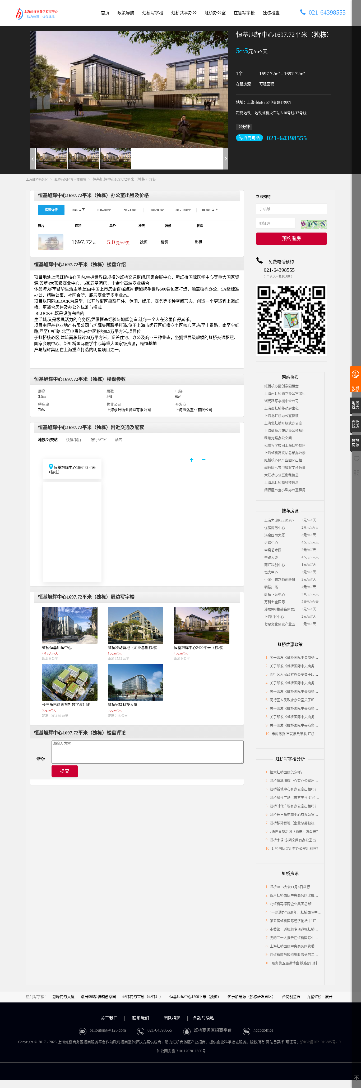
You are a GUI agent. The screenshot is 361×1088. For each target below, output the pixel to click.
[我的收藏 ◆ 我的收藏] (356, 460)
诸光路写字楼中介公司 (281, 401)
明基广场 (271, 587)
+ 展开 (327, 997)
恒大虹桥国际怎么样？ (287, 772)
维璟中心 (271, 543)
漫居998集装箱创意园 (279, 609)
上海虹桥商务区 (37, 179)
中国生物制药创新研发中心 (279, 580)
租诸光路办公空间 (278, 438)
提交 (65, 771)
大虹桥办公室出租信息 (281, 475)
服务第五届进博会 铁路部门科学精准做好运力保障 (310, 963)
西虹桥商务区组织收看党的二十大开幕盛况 (302, 955)
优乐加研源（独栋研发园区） (252, 997)
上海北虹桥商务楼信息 (281, 482)
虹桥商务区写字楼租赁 (70, 179)
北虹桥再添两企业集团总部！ (292, 904)
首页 (105, 13)
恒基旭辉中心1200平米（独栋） (195, 997)
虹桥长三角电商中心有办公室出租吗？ (299, 815)
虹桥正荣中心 (274, 594)
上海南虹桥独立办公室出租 (285, 393)
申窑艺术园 (272, 550)
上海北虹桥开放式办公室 (283, 423)
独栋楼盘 (271, 13)
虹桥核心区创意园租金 (281, 386)
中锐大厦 (271, 557)
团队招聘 (172, 1018)
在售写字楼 (244, 13)
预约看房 (291, 238)
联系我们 (140, 1018)
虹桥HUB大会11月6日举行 (290, 887)
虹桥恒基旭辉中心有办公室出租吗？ (297, 781)
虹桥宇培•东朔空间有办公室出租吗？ (298, 840)
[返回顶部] (356, 1079)
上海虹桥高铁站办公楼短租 (285, 430)
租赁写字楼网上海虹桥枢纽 (285, 445)
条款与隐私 (203, 1018)
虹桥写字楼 (152, 13)
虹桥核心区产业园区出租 (283, 460)
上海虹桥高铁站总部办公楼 (285, 453)
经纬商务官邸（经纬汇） (142, 997)
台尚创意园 (291, 997)
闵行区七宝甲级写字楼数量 (285, 468)
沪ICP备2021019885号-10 (320, 1042)
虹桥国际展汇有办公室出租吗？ (296, 848)
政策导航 (125, 13)
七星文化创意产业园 (279, 624)
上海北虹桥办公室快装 (281, 416)
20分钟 (244, 127)
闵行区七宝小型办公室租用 (285, 490)
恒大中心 (271, 572)
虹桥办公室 (215, 13)
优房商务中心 (274, 528)
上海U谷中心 (274, 617)
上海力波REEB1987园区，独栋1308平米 (279, 520)
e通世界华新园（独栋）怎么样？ (295, 831)
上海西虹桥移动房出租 (281, 408)
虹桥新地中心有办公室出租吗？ (294, 789)
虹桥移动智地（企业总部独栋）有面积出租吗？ (306, 823)
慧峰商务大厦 (63, 997)
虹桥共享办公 (184, 13)
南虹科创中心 (274, 565)
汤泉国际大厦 (274, 535)
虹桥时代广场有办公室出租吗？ (294, 806)
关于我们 (109, 1018)
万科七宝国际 (274, 602)
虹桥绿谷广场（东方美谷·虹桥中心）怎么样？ (305, 798)
